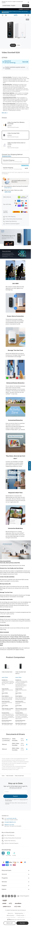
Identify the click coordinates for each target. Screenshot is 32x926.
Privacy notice (20, 915)
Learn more (8, 191)
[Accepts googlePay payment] (17, 862)
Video (18, 45)
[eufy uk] (15, 15)
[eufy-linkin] (15, 896)
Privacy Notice (8, 800)
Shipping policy (19, 913)
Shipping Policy (6, 156)
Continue (25, 5)
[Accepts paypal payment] (25, 862)
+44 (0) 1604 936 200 (11, 818)
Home (3, 775)
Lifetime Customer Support (11, 843)
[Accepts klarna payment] (14, 865)
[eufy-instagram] (3, 896)
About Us (10, 913)
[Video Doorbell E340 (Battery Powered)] (15, 125)
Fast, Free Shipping (9, 835)
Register (15, 796)
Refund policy (10, 915)
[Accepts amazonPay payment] (3, 862)
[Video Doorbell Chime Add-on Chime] (15, 145)
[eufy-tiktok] (12, 896)
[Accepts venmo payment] (7, 865)
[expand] (27, 67)
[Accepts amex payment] (7, 862)
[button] (28, 2)
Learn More (5, 677)
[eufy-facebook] (6, 896)
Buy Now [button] (22, 923)
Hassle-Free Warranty (10, 840)
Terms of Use (23, 799)
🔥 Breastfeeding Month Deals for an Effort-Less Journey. (15, 12)
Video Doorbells (9, 775)
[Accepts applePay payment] (10, 862)
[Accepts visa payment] (10, 865)
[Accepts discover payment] (14, 862)
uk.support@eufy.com (10, 822)
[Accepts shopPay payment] (3, 865)
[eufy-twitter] (9, 896)
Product (13, 45)
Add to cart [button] (9, 923)
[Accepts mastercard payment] (21, 862)
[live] (5, 15)
